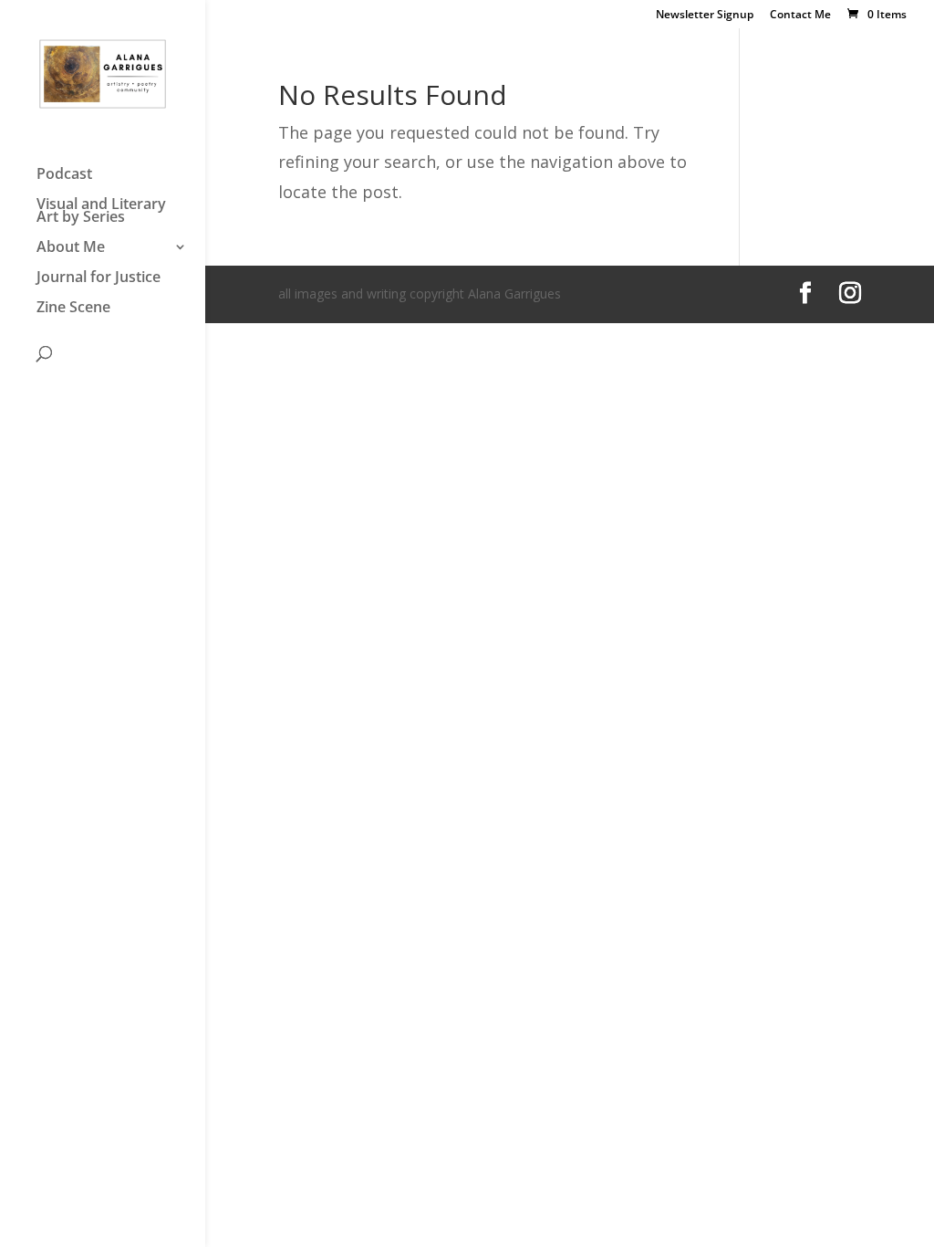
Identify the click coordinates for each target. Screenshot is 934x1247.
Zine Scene (73, 308)
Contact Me (800, 15)
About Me (70, 248)
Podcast (64, 175)
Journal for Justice (98, 278)
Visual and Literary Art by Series (101, 211)
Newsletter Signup (704, 15)
